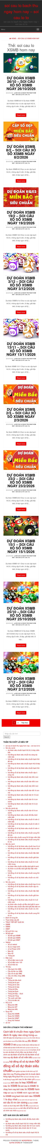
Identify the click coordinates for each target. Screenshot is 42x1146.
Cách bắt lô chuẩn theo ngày (18, 1031)
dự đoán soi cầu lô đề (25, 1050)
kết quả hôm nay (11, 931)
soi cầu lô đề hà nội (33, 1106)
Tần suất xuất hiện (14, 998)
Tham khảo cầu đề (12, 920)
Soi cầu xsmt (10, 844)
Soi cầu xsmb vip (12, 808)
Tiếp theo (24, 723)
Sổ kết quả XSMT (14, 940)
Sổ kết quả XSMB (14, 935)
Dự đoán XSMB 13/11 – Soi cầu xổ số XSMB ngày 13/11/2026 (21, 349)
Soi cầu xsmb (10, 748)
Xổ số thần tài (13, 964)
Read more (21, 115)
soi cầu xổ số (25, 1108)
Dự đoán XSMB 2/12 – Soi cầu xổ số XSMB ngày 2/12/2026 (21, 684)
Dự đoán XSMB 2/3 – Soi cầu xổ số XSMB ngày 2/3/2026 (21, 415)
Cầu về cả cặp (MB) (15, 973)
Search (6, 737)
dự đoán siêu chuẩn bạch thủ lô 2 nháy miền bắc (23, 1123)
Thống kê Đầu (13, 989)
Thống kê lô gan (13, 982)
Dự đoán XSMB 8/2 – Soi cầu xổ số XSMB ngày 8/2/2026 (21, 152)
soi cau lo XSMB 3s (20, 1084)
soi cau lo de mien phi (25, 1079)
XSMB (8, 924)
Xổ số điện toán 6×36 (15, 960)
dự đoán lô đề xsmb (13, 1050)
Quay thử (9, 1011)
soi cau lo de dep (29, 1077)
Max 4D (10, 953)
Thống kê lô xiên (14, 985)
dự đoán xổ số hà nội (19, 1054)
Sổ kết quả (9, 933)
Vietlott (8, 942)
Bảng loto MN (12, 1009)
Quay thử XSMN (13, 1016)
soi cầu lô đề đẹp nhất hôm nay (11, 1108)
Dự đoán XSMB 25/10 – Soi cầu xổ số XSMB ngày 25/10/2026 (21, 613)
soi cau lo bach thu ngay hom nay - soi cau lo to (24, 93)
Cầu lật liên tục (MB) (15, 971)
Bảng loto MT (12, 1007)
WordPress (27, 1140)
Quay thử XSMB (13, 1014)
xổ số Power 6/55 (14, 949)
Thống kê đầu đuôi (14, 980)
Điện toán (9, 958)
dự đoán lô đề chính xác (17, 1048)
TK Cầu (8, 967)
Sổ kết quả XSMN (14, 938)
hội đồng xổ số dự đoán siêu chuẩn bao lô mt (24, 846)
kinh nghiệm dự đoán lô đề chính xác (24, 1071)
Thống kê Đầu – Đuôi (15, 993)
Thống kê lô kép (13, 987)
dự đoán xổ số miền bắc (21, 1057)
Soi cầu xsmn (10, 882)
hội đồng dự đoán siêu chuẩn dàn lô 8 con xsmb (23, 1126)
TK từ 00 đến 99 (13, 1000)
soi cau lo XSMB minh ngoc (20, 1092)
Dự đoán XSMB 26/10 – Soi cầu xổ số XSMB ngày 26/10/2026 (21, 83)
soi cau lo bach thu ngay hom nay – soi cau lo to (21, 11)
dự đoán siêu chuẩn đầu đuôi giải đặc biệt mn (24, 906)
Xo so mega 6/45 (14, 947)
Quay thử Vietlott (14, 1020)
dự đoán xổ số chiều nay (17, 1052)
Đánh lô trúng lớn (12, 918)
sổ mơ (8, 1022)
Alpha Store (14, 1143)
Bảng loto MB (12, 1005)
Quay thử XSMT (13, 1018)
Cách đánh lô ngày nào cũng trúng (21, 1033)
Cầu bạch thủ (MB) (14, 969)
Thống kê (11, 955)
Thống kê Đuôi (13, 991)
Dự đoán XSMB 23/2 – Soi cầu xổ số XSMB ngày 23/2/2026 (21, 480)
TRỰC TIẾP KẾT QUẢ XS (15, 922)
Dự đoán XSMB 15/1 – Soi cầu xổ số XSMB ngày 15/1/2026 (21, 546)
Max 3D (10, 951)
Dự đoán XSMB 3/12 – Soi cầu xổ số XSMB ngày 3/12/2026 (21, 283)
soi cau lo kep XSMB (22, 1082)
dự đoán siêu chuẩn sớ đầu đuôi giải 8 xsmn (23, 904)
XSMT (8, 929)
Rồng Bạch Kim (17, 1076)
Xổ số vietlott (12, 944)
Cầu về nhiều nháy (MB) (16, 976)
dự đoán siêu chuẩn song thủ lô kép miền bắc (24, 837)
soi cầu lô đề (22, 1105)
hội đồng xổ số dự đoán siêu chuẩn (21, 1066)
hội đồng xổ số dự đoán (21, 1061)
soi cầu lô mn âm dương (15, 1102)
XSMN (8, 926)
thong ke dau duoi (21, 1110)
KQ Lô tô (9, 1002)
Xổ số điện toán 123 (15, 962)
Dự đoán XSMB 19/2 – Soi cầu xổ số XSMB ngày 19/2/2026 (21, 217)
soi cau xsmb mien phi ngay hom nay (27, 1100)
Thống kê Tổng (13, 996)
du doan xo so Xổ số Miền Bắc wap (17, 1041)
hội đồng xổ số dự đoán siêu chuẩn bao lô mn (24, 884)
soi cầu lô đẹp (12, 1106)
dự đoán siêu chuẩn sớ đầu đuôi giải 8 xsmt (23, 866)
